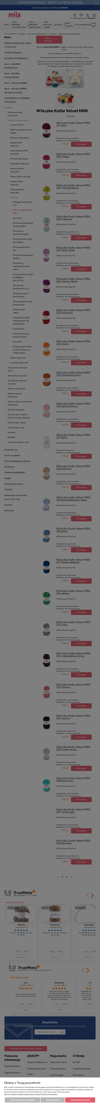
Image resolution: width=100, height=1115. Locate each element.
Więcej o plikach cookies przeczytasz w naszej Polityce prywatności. (31, 1094)
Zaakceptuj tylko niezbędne (22, 1100)
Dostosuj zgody (53, 1100)
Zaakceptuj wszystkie (80, 1100)
